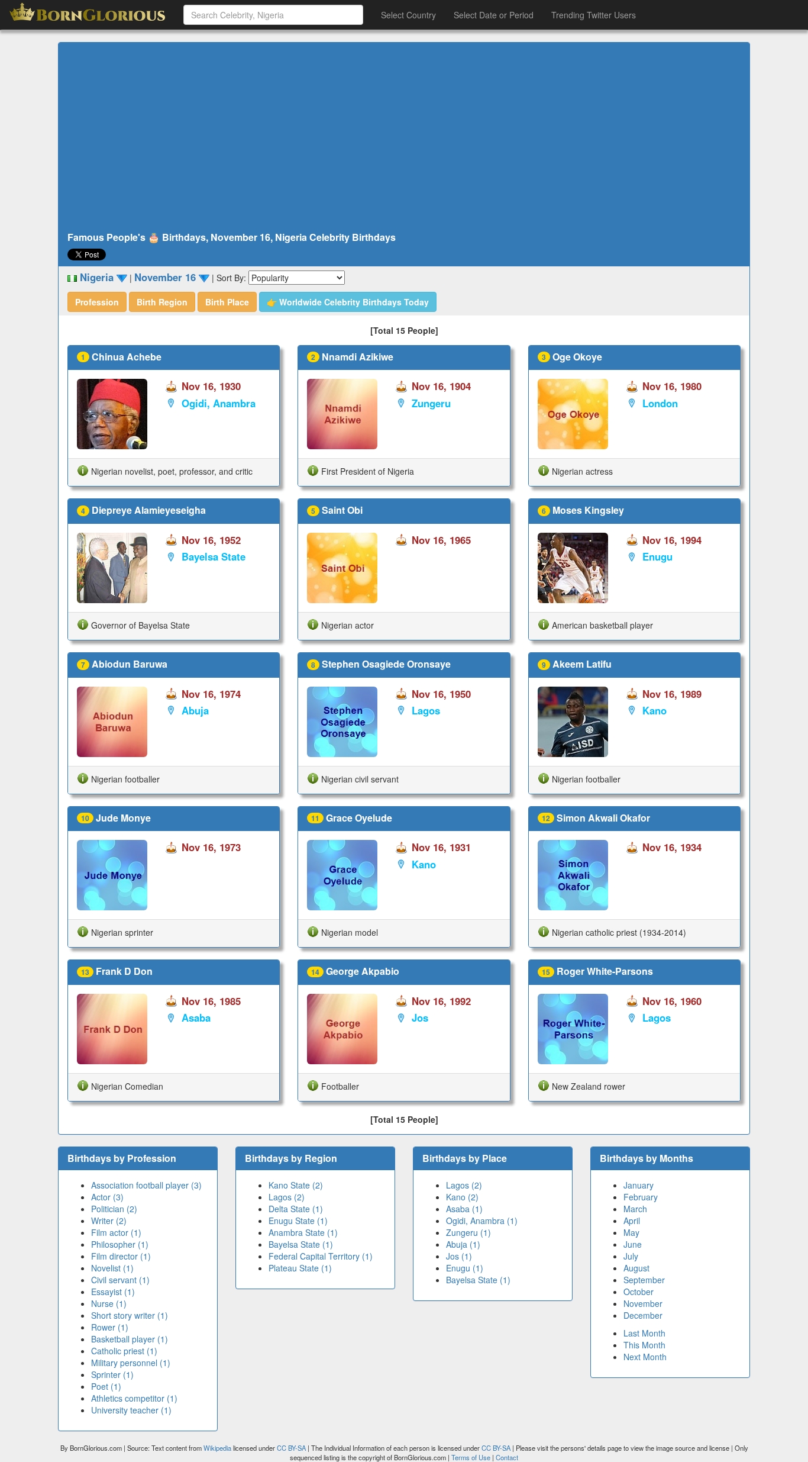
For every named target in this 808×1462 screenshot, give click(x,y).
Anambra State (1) (303, 1232)
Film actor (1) (116, 1232)
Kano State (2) (296, 1185)
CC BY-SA (291, 1448)
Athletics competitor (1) (134, 1398)
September (644, 1280)
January (638, 1185)
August (636, 1268)
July (630, 1256)
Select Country (408, 15)
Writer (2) (109, 1220)
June (632, 1244)
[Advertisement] (404, 137)
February (640, 1197)
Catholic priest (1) (124, 1351)
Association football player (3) (146, 1185)
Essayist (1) (113, 1291)
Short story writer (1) (129, 1315)
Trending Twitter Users (593, 15)
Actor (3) (107, 1197)
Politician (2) (114, 1209)
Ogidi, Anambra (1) (482, 1220)
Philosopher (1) (119, 1244)
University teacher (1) (131, 1410)
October (638, 1291)
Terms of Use (471, 1457)
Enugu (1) (464, 1268)
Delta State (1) (296, 1209)
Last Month (644, 1333)
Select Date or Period (494, 15)
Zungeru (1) (468, 1232)
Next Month (645, 1357)
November (642, 1303)
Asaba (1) (464, 1209)
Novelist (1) (112, 1268)
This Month (644, 1345)
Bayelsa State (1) (301, 1244)
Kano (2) (462, 1197)
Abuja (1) (463, 1244)
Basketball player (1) (129, 1339)
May (631, 1232)
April (631, 1220)
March (635, 1209)
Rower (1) (109, 1327)
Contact (507, 1457)
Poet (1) (106, 1386)
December (642, 1315)
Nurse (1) (109, 1303)
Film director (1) (121, 1256)
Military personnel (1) (130, 1362)
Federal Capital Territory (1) (321, 1256)
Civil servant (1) (120, 1280)
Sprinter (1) (112, 1374)
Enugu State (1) (298, 1220)
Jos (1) (459, 1256)
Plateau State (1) (300, 1268)
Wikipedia (217, 1448)
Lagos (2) (287, 1197)
